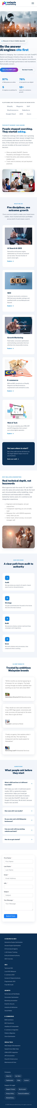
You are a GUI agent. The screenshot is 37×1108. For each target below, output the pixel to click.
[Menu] (33, 3)
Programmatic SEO (10, 981)
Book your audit (12, 459)
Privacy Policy (10, 1093)
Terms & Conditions (23, 1093)
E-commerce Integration (11, 1030)
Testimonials (9, 1080)
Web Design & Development (12, 1045)
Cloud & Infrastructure (11, 1059)
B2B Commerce (9, 1020)
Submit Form (10, 916)
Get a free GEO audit (9, 69)
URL (5, 883)
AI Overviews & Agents (11, 949)
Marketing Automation (11, 1000)
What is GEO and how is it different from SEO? (16, 783)
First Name (7, 858)
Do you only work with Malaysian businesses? (15, 820)
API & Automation (10, 1055)
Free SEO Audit (9, 984)
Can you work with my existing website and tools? (15, 830)
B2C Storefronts (9, 1023)
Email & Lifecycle (9, 1004)
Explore (9, 261)
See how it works (27, 69)
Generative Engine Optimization (14, 942)
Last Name (7, 866)
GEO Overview (9, 959)
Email (5, 875)
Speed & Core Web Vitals (12, 1049)
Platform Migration (10, 1033)
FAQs (18, 1080)
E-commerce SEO (10, 974)
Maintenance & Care (10, 1062)
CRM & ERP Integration (11, 1052)
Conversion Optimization (11, 997)
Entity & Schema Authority (12, 955)
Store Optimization (10, 1036)
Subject (6, 891)
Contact (26, 1080)
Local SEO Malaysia (10, 971)
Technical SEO (9, 968)
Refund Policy (10, 1098)
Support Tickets (10, 1089)
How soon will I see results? (14, 811)
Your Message (8, 900)
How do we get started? (12, 839)
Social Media (8, 1010)
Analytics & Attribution (11, 1007)
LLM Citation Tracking (11, 952)
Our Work (17, 1076)
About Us (8, 1076)
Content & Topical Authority (12, 978)
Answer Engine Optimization (13, 945)
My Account (22, 1089)
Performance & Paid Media (12, 994)
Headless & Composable (11, 1026)
